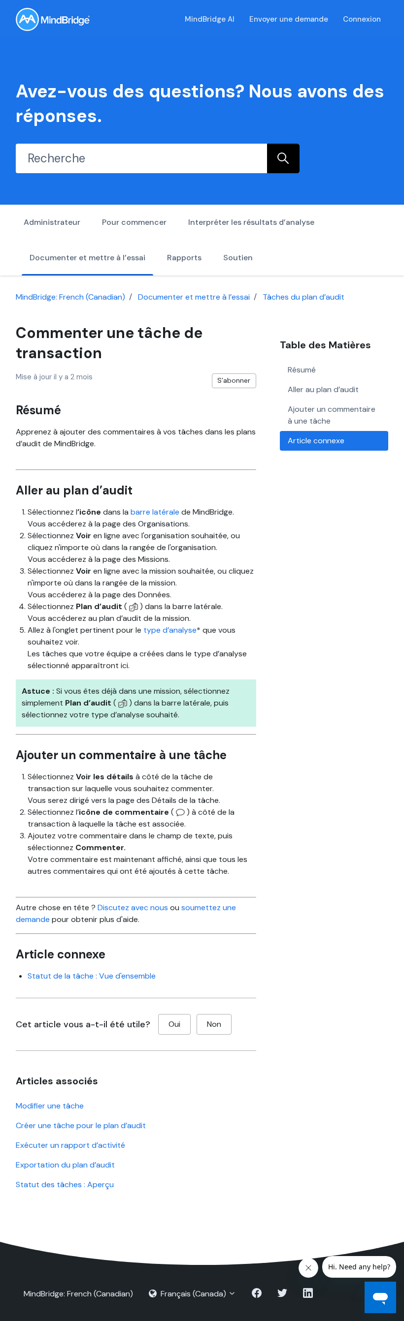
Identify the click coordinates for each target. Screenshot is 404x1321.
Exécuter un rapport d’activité (70, 1145)
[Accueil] (53, 19)
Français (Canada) (193, 1294)
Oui (174, 1024)
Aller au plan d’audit (323, 389)
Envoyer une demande (288, 19)
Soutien (238, 257)
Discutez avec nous (133, 907)
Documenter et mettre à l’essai (87, 257)
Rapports (184, 257)
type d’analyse (170, 630)
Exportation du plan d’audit (65, 1165)
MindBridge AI (210, 19)
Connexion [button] (362, 19)
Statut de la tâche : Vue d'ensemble (92, 976)
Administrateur (52, 222)
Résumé (302, 370)
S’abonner (233, 380)
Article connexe (316, 440)
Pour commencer (134, 222)
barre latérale (155, 512)
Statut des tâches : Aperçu (65, 1184)
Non (214, 1024)
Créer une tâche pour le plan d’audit (81, 1125)
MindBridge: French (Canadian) (70, 297)
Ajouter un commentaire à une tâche (331, 415)
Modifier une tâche (50, 1106)
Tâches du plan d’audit (303, 297)
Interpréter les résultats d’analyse (251, 222)
